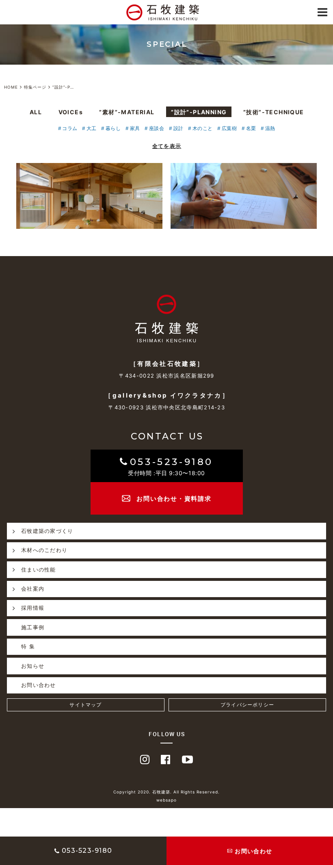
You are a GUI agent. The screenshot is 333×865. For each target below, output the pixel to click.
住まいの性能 (38, 569)
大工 (91, 128)
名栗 (251, 128)
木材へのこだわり (44, 550)
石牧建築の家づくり (47, 531)
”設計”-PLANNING (199, 112)
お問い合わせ (38, 685)
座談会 (156, 128)
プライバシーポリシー (247, 705)
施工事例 (32, 627)
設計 (178, 128)
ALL (36, 112)
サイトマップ (85, 705)
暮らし (113, 128)
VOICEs (70, 112)
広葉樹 (229, 128)
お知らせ (32, 666)
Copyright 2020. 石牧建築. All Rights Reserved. (166, 791)
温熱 (270, 128)
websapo (166, 800)
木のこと (202, 128)
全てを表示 (167, 146)
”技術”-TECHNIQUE (273, 112)
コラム (69, 128)
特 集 (28, 646)
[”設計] (89, 196)
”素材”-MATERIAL (126, 112)
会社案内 (32, 588)
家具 (135, 128)
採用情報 (32, 607)
